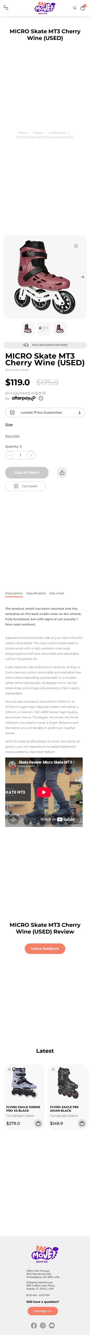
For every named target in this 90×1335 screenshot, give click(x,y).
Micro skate (21, 369)
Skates (38, 133)
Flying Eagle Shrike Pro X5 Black (23, 1108)
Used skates (57, 133)
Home (22, 133)
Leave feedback (45, 949)
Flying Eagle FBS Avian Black (64, 1108)
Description (14, 593)
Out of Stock (27, 472)
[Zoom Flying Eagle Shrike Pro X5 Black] (9, 1070)
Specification (36, 593)
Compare (29, 486)
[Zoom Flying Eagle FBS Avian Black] (53, 1070)
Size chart (12, 436)
